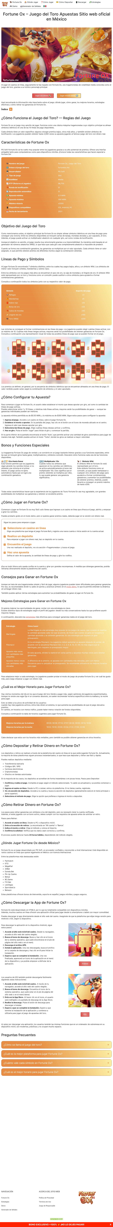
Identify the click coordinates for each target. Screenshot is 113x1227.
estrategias (30, 617)
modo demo (71, 587)
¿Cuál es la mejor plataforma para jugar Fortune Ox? (33, 1053)
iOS (85, 1014)
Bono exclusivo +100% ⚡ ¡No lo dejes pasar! (56, 1224)
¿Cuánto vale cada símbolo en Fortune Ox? (28, 1062)
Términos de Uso (45, 1202)
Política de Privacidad (46, 1198)
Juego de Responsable (47, 1206)
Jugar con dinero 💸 (43, 96)
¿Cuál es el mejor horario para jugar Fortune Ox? (31, 1072)
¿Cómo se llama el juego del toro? (23, 1044)
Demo (3, 1206)
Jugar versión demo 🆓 (69, 96)
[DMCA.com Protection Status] (56, 1219)
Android (85, 964)
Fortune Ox (5, 1198)
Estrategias (5, 1202)
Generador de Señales (9, 1210)
